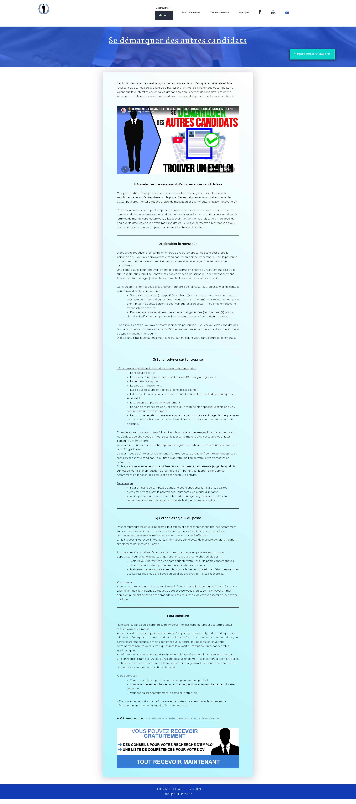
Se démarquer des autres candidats (178, 39)
